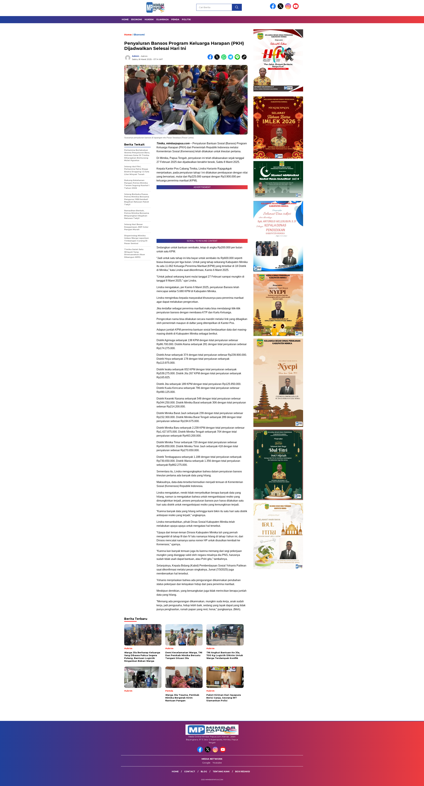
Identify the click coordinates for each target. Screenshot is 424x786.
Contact (189, 771)
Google (206, 762)
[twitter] (281, 8)
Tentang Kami (221, 771)
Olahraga (162, 19)
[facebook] (273, 8)
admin (135, 56)
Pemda (175, 19)
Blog (204, 771)
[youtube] (296, 8)
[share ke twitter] (217, 59)
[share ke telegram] (231, 59)
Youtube (217, 762)
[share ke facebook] (211, 59)
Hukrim (149, 19)
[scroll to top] (408, 781)
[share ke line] (238, 59)
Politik (186, 19)
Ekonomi (136, 19)
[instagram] (288, 8)
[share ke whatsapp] (224, 59)
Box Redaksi (242, 771)
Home (125, 19)
